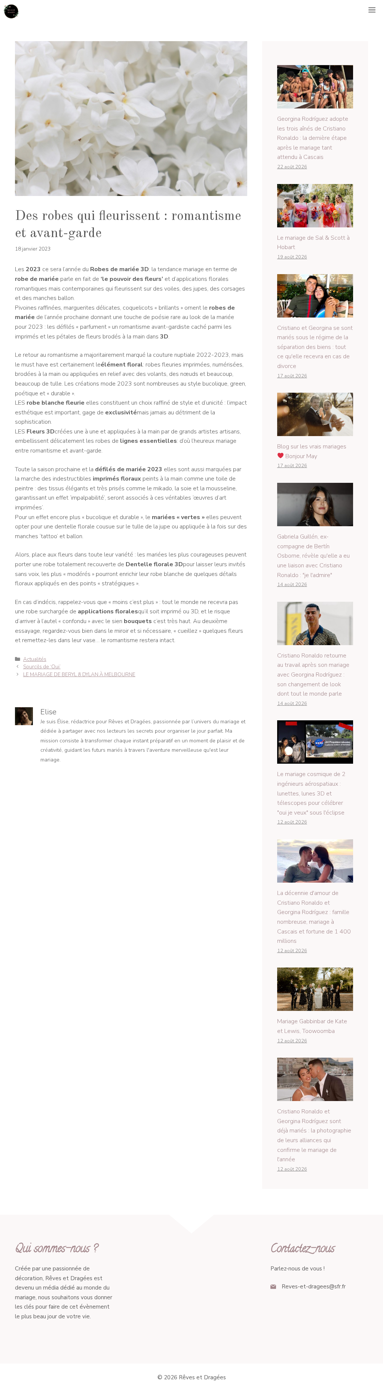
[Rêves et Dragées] (11, 11)
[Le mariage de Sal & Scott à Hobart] (315, 222)
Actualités (34, 659)
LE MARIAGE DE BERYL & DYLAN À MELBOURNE (79, 674)
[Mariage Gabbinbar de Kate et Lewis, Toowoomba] (315, 1006)
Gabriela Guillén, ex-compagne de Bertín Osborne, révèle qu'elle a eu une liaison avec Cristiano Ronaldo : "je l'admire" (313, 556)
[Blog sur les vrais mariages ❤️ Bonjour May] (315, 431)
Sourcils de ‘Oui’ (42, 666)
